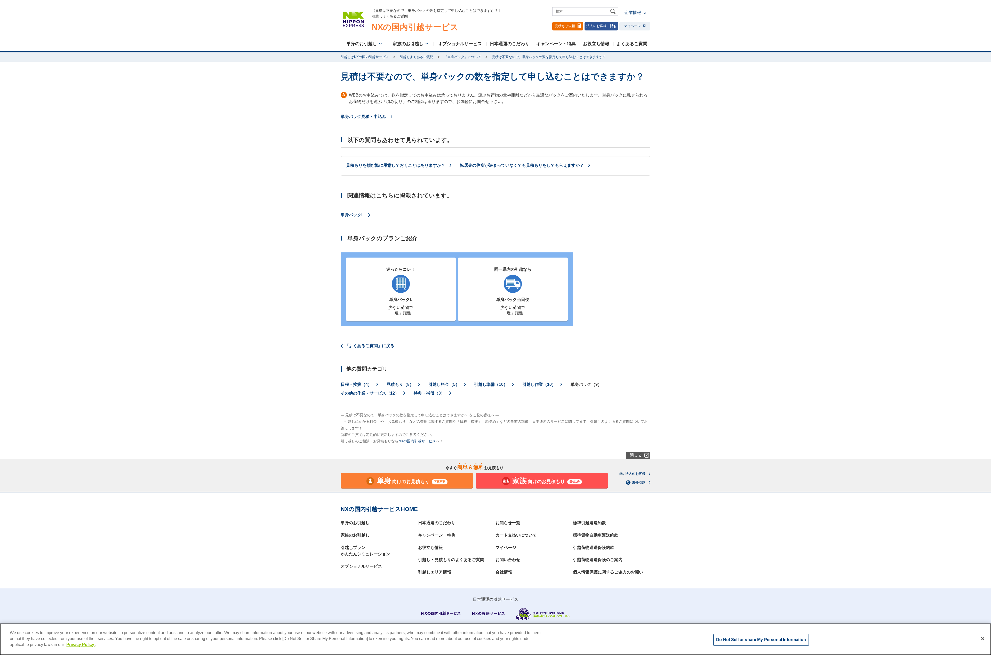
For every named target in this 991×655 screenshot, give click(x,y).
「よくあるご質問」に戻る (369, 346)
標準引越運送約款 (589, 523)
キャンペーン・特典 (556, 43)
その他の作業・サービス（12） (370, 393)
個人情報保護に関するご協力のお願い (608, 572)
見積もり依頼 (565, 26)
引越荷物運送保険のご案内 (597, 559)
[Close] (982, 638)
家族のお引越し (408, 43)
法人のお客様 (596, 26)
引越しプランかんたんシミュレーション (365, 550)
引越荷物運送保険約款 (593, 547)
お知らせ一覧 (508, 523)
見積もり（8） (400, 384)
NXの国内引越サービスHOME (379, 509)
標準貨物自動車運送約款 (595, 535)
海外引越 (638, 482)
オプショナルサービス (460, 43)
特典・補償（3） (429, 393)
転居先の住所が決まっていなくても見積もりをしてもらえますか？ (522, 165)
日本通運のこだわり (509, 43)
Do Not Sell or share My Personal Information (761, 640)
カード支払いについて (516, 535)
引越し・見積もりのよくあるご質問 (451, 559)
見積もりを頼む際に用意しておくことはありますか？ (395, 165)
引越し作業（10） (539, 384)
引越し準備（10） (491, 384)
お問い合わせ (508, 559)
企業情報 (633, 12)
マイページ (632, 26)
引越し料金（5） (444, 384)
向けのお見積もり (411, 481)
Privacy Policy (80, 645)
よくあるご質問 (632, 43)
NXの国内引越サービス (417, 441)
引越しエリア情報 (434, 572)
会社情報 (504, 572)
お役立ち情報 (596, 43)
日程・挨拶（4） (356, 384)
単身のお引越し (361, 43)
